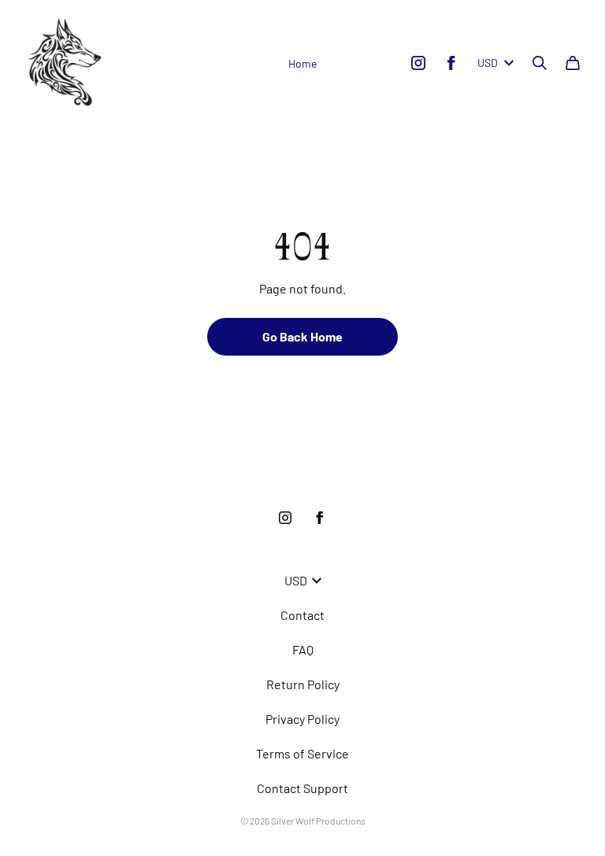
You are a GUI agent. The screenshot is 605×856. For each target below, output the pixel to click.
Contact (302, 614)
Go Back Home (302, 336)
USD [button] (487, 62)
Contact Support (302, 787)
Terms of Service (302, 753)
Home (302, 63)
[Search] (540, 63)
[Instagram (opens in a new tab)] (418, 63)
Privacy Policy (302, 718)
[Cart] (573, 63)
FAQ (303, 649)
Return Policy (303, 684)
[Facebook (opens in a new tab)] (451, 63)
